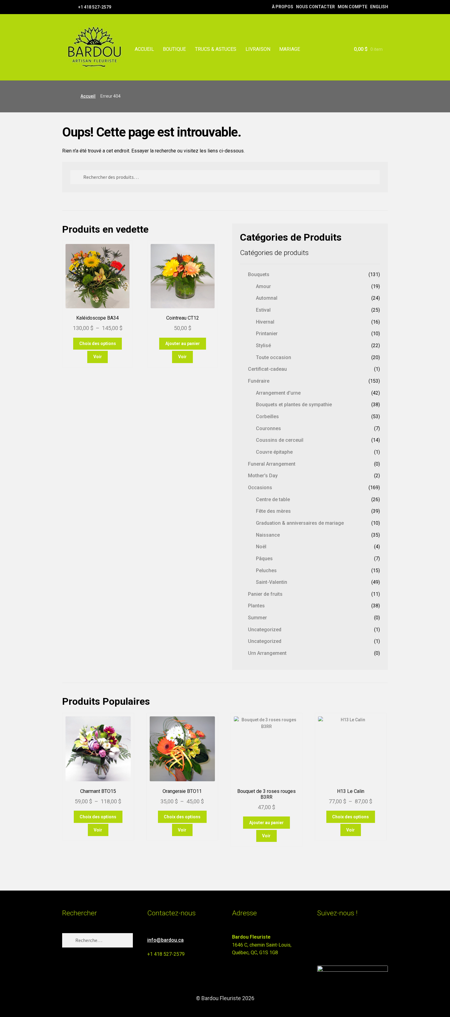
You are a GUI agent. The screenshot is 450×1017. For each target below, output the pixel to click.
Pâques (264, 558)
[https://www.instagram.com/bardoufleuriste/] (72, 7)
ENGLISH (379, 6)
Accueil (88, 96)
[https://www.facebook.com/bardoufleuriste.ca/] (65, 7)
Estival (263, 310)
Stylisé (263, 345)
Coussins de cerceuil (279, 440)
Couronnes (268, 428)
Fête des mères (273, 511)
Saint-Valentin (271, 582)
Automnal (266, 298)
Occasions (260, 487)
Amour (263, 286)
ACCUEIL (144, 49)
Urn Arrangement (267, 653)
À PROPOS (282, 6)
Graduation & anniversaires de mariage (300, 523)
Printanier (267, 333)
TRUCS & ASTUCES (215, 49)
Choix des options (97, 343)
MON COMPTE (352, 6)
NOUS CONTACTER (315, 6)
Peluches (266, 570)
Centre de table (273, 499)
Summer (257, 618)
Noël (261, 547)
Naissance (268, 535)
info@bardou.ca (165, 940)
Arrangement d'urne (278, 393)
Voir (97, 356)
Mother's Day (263, 475)
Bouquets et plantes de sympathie (294, 404)
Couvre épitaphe (274, 452)
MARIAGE (289, 49)
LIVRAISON (258, 49)
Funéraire (258, 381)
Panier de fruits (265, 594)
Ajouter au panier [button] (182, 343)
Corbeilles (267, 416)
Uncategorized (264, 629)
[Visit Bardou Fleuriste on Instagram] (321, 940)
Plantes (256, 606)
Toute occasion (273, 357)
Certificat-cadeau (267, 369)
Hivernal (265, 322)
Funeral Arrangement (271, 464)
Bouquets (258, 274)
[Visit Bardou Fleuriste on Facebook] (332, 940)
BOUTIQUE (174, 49)
